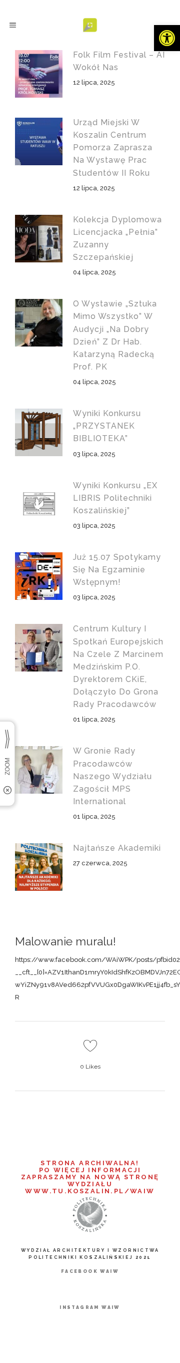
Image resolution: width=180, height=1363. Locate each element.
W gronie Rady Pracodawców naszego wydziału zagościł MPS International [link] (112, 776)
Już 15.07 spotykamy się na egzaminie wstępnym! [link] (117, 569)
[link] (167, 38)
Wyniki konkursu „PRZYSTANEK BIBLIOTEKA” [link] (107, 426)
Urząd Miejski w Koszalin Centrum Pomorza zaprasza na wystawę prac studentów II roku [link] (112, 148)
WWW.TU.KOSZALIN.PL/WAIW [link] (89, 1191)
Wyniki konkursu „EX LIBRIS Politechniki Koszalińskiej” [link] (115, 498)
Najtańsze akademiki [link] (117, 848)
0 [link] (90, 1066)
